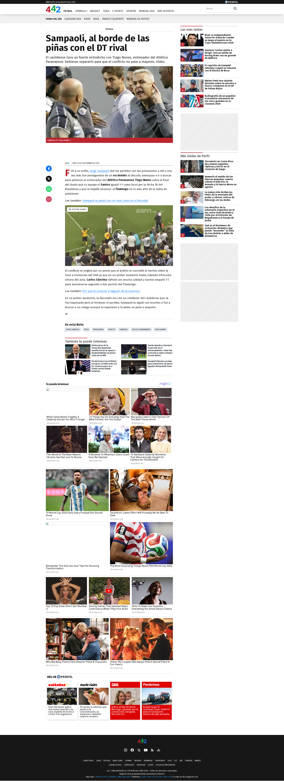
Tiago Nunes (160, 329)
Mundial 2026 (147, 11)
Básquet (95, 11)
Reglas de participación (165, 765)
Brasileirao (98, 329)
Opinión (131, 11)
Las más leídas (191, 30)
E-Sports (117, 11)
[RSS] (152, 750)
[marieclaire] (94, 685)
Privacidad (141, 765)
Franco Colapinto (113, 18)
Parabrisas (148, 761)
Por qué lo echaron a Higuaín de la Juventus (111, 291)
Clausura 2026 (72, 18)
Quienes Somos (115, 765)
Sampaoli (124, 329)
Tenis (106, 11)
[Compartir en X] (49, 179)
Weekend (137, 761)
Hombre (128, 761)
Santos (111, 329)
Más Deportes (166, 11)
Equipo (151, 765)
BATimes (198, 761)
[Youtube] (145, 750)
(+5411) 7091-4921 (148, 777)
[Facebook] (132, 750)
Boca (96, 18)
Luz (175, 761)
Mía (181, 761)
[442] (142, 741)
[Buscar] (235, 8)
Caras (98, 761)
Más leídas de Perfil (195, 156)
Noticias (107, 761)
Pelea (86, 329)
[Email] (49, 199)
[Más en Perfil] (64, 677)
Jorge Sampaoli (99, 171)
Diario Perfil (88, 761)
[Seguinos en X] (138, 750)
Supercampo (160, 761)
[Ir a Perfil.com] (231, 2)
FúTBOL (109, 29)
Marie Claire (118, 761)
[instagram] (125, 750)
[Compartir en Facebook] (49, 168)
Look (170, 761)
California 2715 (101, 777)
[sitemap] (158, 750)
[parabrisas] (157, 685)
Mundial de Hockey (138, 18)
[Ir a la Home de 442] (53, 11)
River (87, 18)
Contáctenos (129, 765)
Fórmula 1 (81, 11)
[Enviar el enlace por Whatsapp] (49, 189)
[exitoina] (62, 685)
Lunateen (188, 761)
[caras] (125, 685)
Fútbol (68, 11)
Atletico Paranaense (141, 329)
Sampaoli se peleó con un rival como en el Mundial (115, 200)
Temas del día (53, 18)
